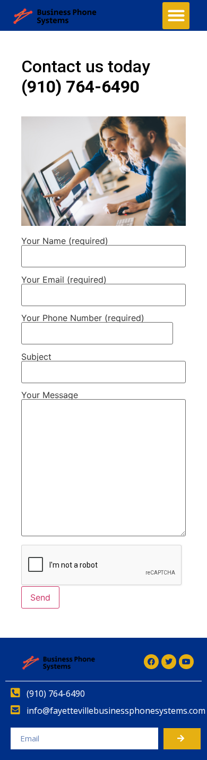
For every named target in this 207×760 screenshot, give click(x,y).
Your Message (49, 395)
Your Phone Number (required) (82, 318)
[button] (175, 15)
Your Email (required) (64, 280)
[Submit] (182, 738)
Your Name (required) (64, 241)
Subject (36, 357)
